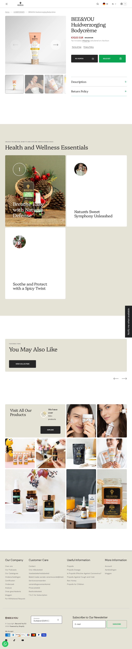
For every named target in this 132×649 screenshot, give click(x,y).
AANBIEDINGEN (19, 12)
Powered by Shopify (17, 626)
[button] (7, 4)
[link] (97, 191)
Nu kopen (79, 59)
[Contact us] (5, 644)
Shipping (86, 41)
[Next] (124, 379)
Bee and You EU (20, 624)
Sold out (106, 59)
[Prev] (115, 379)
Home (7, 12)
